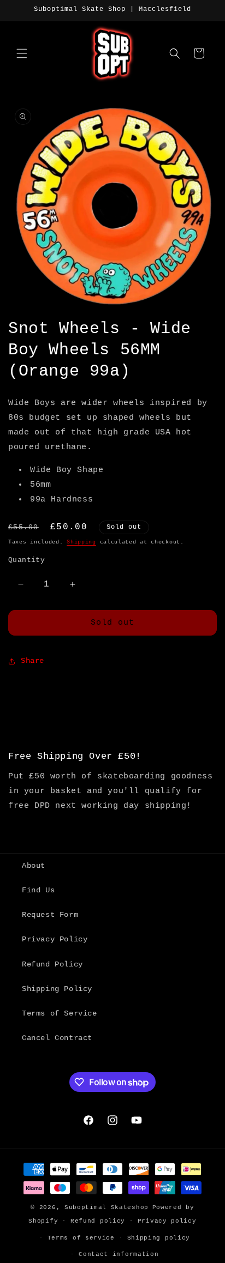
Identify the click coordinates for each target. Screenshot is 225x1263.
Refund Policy (52, 964)
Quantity (26, 560)
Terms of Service (59, 1013)
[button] (22, 53)
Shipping (81, 542)
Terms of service (81, 1238)
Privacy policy (167, 1221)
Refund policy (97, 1221)
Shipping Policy (57, 988)
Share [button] (32, 660)
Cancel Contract (57, 1038)
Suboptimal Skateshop (106, 1207)
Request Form (50, 914)
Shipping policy (159, 1238)
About (33, 865)
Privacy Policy (54, 939)
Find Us (38, 890)
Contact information (118, 1254)
